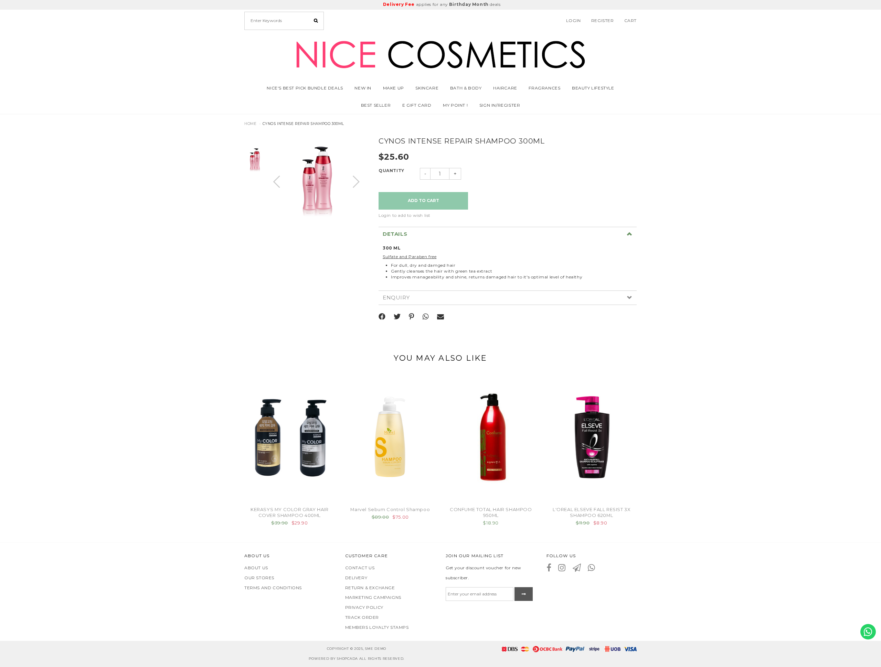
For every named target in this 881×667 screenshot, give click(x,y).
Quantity (391, 170)
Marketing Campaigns (373, 597)
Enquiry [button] (396, 298)
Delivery (356, 577)
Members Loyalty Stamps (377, 627)
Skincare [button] (426, 88)
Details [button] (395, 234)
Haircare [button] (505, 88)
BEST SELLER (376, 105)
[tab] (508, 234)
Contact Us (360, 567)
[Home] (440, 53)
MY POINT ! (455, 105)
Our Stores (259, 577)
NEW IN (362, 88)
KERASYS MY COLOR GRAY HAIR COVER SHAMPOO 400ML (290, 512)
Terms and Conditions (273, 587)
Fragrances (544, 88)
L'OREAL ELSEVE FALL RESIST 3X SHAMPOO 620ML (591, 512)
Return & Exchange (370, 587)
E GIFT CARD (417, 105)
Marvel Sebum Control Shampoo (390, 509)
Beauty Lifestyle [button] (593, 88)
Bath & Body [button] (466, 88)
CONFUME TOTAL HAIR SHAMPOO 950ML (491, 512)
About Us (256, 567)
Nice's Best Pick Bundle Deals (305, 88)
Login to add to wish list (405, 215)
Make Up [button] (393, 88)
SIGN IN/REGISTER (499, 105)
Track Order (362, 617)
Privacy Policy (364, 607)
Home (250, 123)
